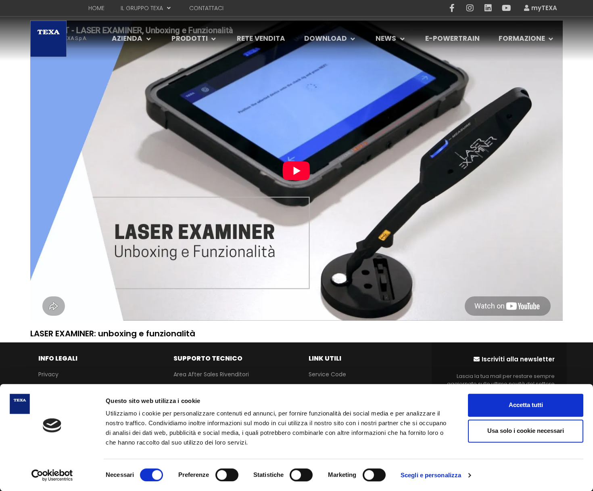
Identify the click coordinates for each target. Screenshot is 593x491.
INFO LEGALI (57, 358)
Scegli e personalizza (431, 475)
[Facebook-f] (452, 8)
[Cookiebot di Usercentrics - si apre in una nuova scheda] (52, 475)
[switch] (226, 474)
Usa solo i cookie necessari (525, 430)
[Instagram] (470, 8)
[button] (514, 359)
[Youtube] (506, 8)
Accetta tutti (526, 404)
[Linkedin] (488, 8)
